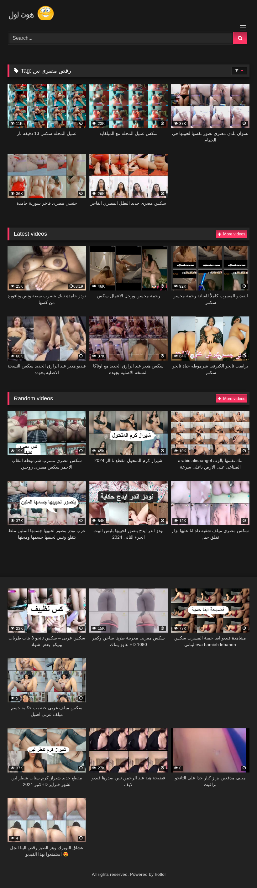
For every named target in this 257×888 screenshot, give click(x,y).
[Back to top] (237, 869)
